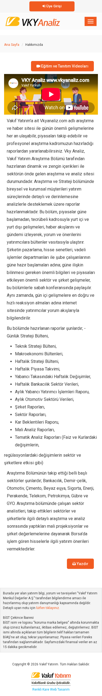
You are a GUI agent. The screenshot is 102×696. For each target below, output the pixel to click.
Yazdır (82, 564)
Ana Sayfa (11, 45)
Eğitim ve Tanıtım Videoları (64, 66)
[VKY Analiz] (32, 20)
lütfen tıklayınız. (48, 608)
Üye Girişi (53, 6)
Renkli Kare (41, 689)
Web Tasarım (60, 689)
